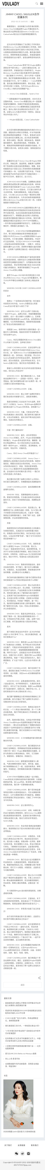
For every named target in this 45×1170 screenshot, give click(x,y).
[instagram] (28, 1153)
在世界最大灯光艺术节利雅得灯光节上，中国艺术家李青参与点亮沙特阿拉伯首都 (22, 1039)
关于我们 (8, 1145)
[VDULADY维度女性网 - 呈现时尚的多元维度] (11, 3)
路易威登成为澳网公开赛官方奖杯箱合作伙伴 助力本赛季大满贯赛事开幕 (22, 1004)
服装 (32, 22)
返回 (22, 985)
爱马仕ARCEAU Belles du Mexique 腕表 (20, 1053)
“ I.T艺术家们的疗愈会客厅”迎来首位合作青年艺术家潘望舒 (22, 1032)
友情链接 (21, 1145)
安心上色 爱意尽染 (12, 1059)
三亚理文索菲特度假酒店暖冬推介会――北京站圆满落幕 (22, 1047)
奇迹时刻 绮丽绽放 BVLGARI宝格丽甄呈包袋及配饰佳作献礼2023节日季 (23, 1011)
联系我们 (34, 1145)
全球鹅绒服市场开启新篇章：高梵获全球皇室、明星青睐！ (22, 1065)
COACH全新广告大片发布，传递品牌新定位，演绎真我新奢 (21, 1019)
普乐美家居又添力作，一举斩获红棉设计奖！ (22, 1026)
